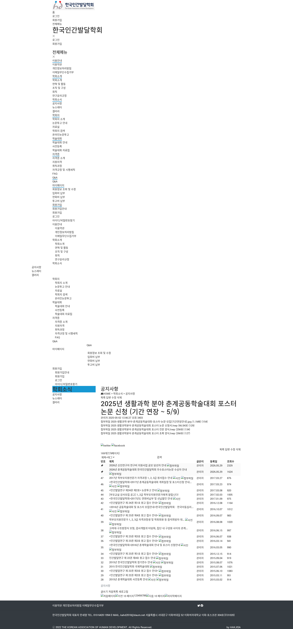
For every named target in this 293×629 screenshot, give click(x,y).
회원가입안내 (59, 209)
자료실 (56, 127)
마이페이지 (58, 185)
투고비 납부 (58, 201)
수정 (114, 397)
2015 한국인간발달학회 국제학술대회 (129, 566)
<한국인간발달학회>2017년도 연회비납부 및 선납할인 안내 (140, 498)
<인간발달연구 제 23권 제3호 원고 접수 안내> (133, 536)
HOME (107, 393)
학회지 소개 (58, 119)
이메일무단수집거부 (63, 72)
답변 (108, 397)
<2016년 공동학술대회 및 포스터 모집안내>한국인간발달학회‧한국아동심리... (151, 507)
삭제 (119, 397)
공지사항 (57, 103)
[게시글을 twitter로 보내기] (106, 445)
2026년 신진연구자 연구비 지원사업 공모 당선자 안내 (137, 465)
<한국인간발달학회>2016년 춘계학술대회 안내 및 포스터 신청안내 (144, 545)
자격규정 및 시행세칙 (63, 170)
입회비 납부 (58, 193)
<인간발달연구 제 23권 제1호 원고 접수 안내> (133, 553)
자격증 (56, 154)
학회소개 (57, 76)
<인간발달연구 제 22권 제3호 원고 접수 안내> (133, 571)
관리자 (200, 465)
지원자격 (57, 162)
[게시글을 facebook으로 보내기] (118, 445)
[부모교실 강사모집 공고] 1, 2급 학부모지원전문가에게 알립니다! (144, 494)
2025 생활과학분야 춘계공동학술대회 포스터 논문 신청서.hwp (144, 425)
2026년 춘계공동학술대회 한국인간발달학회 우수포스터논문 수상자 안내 (148, 469)
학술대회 (57, 138)
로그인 (56, 16)
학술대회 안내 (59, 142)
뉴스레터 (57, 107)
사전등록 (57, 146)
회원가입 (57, 20)
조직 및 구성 (59, 88)
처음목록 (113, 591)
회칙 (54, 92)
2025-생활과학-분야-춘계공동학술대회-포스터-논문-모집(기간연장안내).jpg (151, 421)
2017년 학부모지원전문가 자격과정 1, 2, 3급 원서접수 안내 (140, 478)
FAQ (54, 173)
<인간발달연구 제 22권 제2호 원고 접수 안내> (133, 575)
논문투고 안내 (59, 123)
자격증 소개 (58, 158)
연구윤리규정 (59, 95)
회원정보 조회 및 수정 (64, 189)
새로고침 (123, 591)
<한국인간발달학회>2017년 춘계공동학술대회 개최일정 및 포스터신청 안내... (150, 482)
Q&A (54, 177)
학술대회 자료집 (61, 150)
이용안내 (57, 60)
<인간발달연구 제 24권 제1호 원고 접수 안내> (133, 503)
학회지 (56, 115)
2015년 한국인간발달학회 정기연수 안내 (130, 562)
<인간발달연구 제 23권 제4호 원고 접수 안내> (133, 515)
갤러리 (56, 111)
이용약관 (57, 64)
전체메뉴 (57, 24)
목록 (103, 397)
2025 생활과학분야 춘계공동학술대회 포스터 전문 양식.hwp (143, 429)
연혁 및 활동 (59, 84)
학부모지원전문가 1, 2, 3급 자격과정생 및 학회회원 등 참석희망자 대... (146, 519)
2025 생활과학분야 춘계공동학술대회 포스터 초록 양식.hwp (143, 433)
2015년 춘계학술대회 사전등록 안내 (128, 579)
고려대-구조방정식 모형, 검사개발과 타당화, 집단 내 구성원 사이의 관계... (148, 528)
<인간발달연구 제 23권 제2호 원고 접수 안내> (133, 541)
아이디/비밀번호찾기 (63, 220)
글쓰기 (104, 591)
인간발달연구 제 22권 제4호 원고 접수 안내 (132, 558)
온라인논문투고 (60, 134)
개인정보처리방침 (61, 68)
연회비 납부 (58, 197)
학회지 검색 (58, 131)
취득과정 (57, 166)
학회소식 (57, 99)
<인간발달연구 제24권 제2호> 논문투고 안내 (133, 490)
